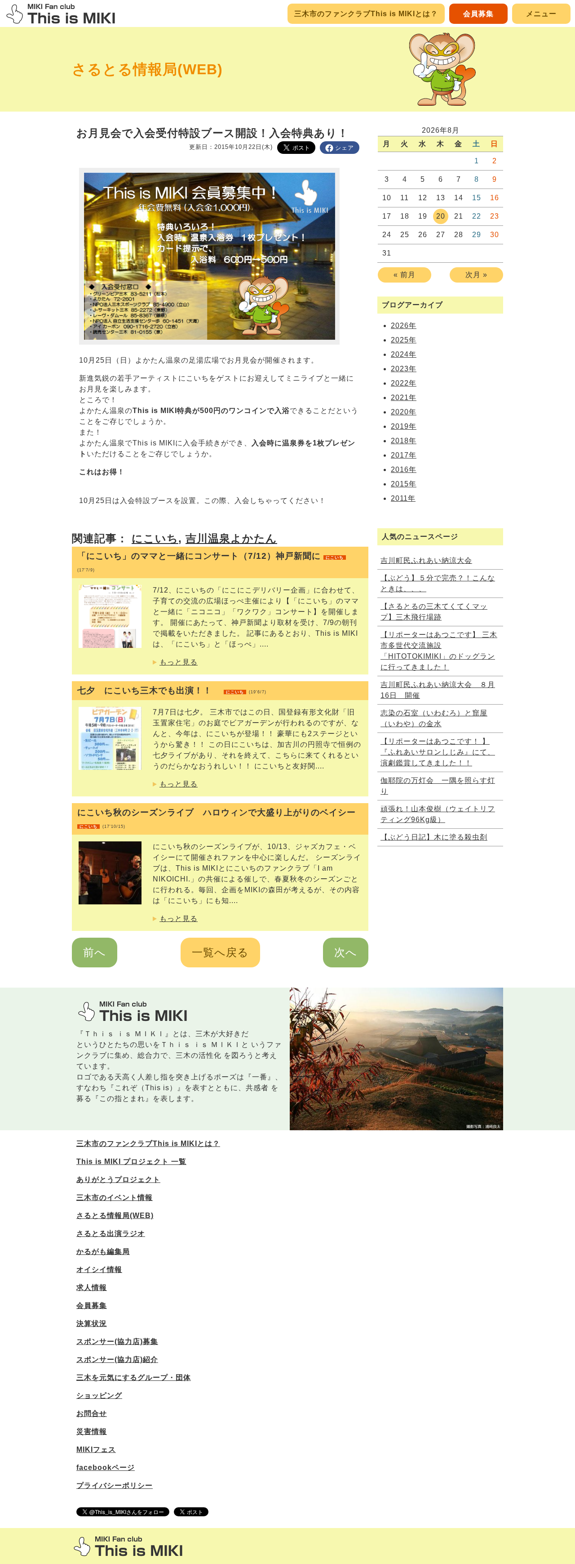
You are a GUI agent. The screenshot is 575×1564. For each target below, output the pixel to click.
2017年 (403, 455)
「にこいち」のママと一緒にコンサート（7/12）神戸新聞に (210, 561)
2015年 (403, 484)
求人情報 (91, 1287)
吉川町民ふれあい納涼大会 (426, 560)
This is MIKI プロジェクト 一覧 (131, 1161)
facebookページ (105, 1467)
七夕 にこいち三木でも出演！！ (171, 690)
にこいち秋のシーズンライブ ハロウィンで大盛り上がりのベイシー (216, 818)
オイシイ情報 (99, 1269)
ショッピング (99, 1395)
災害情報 (91, 1431)
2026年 (403, 325)
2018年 (403, 441)
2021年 (403, 397)
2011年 (403, 498)
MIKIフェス (96, 1449)
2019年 (403, 426)
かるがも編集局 (103, 1251)
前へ (94, 952)
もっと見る (178, 662)
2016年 (403, 469)
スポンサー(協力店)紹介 (117, 1359)
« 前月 (405, 275)
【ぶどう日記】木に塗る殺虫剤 (433, 837)
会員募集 (478, 14)
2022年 (403, 383)
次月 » (476, 275)
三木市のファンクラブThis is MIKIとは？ (366, 14)
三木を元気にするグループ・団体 (133, 1377)
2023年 (403, 369)
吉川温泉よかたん (231, 538)
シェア (344, 147)
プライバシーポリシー (114, 1485)
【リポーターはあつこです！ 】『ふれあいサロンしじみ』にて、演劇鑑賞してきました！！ (437, 752)
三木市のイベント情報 (114, 1197)
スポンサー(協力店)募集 (117, 1341)
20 (440, 216)
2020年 (403, 412)
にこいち (155, 538)
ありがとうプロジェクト (118, 1179)
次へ (345, 952)
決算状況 (91, 1323)
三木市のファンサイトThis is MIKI (128, 1546)
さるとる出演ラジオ (110, 1233)
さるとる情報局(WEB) (147, 69)
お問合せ (91, 1413)
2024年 (403, 354)
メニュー (541, 14)
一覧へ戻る (220, 952)
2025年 (403, 340)
